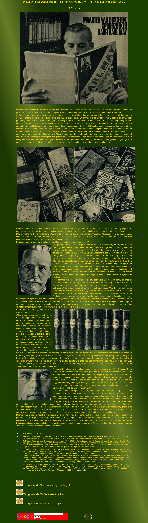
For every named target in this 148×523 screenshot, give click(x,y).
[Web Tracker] (127, 517)
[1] (17, 434)
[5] (17, 456)
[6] (17, 464)
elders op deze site (79, 470)
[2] (17, 436)
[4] (17, 449)
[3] (17, 441)
